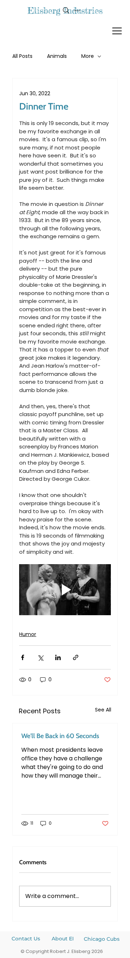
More (87, 56)
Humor (27, 634)
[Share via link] (75, 657)
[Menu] (117, 31)
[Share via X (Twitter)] (40, 657)
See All (103, 709)
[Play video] (64, 589)
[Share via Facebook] (22, 657)
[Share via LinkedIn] (58, 657)
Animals (57, 56)
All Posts (22, 56)
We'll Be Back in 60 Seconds (60, 736)
